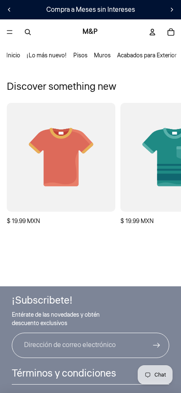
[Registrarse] (156, 345)
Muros (102, 55)
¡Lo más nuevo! (47, 55)
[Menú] (9, 32)
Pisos (80, 55)
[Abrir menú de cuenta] (152, 32)
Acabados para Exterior (147, 55)
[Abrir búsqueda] (28, 32)
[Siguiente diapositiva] (171, 9)
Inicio (13, 55)
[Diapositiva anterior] (9, 9)
